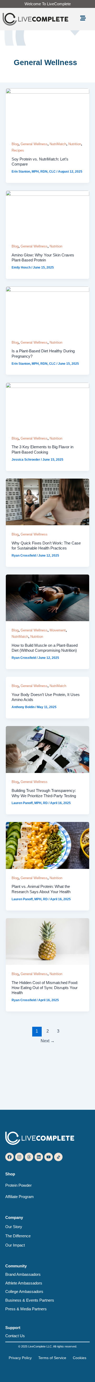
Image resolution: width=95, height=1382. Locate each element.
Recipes (18, 150)
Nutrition (74, 144)
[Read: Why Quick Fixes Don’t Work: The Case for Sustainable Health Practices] (47, 501)
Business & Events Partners (29, 1300)
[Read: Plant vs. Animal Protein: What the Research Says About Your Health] (47, 845)
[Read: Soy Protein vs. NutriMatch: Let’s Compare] (47, 111)
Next (48, 1041)
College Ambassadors (24, 1291)
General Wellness (34, 144)
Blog (15, 144)
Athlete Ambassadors (23, 1283)
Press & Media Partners (26, 1309)
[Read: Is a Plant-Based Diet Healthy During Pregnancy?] (47, 310)
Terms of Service (52, 1358)
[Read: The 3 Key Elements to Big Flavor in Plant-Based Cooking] (47, 405)
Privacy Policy (20, 1358)
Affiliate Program (19, 1197)
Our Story (13, 1227)
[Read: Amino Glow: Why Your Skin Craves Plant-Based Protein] (47, 214)
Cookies (79, 1358)
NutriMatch (58, 144)
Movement (58, 630)
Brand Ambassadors (23, 1274)
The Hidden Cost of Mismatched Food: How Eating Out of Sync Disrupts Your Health (45, 987)
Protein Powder (18, 1185)
